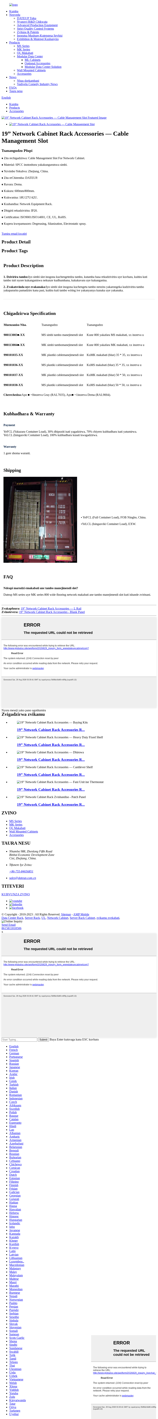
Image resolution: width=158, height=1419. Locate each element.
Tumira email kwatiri (14, 233)
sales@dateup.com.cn (22, 878)
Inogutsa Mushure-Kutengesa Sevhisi (39, 35)
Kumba (13, 11)
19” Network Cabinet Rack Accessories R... (51, 730)
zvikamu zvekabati (108, 917)
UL (43, 917)
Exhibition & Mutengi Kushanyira (38, 39)
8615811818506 (11, 928)
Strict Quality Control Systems (35, 28)
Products (14, 42)
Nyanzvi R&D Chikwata (32, 21)
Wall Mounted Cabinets (31, 70)
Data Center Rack (12, 917)
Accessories (24, 73)
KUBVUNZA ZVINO (16, 894)
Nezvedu (14, 14)
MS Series (23, 46)
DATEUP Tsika (26, 18)
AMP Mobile (81, 914)
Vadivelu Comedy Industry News (37, 84)
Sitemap (66, 914)
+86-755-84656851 (21, 871)
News (12, 77)
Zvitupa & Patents (28, 32)
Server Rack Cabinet (82, 917)
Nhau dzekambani (28, 80)
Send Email (9, 924)
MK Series (23, 49)
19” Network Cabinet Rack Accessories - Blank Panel (52, 612)
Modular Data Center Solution (43, 66)
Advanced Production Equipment (37, 25)
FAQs (13, 87)
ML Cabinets (32, 59)
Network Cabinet (57, 917)
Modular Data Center (30, 56)
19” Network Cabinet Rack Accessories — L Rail (51, 608)
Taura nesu (16, 91)
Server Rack (32, 917)
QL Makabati (25, 53)
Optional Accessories (37, 63)
